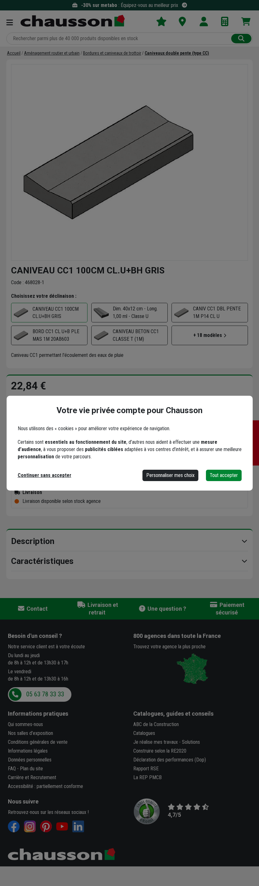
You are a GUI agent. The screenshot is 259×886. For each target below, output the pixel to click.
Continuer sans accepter (44, 475)
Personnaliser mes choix (170, 475)
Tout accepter (224, 475)
